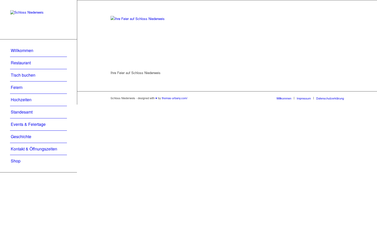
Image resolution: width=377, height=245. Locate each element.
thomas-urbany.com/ (174, 98)
